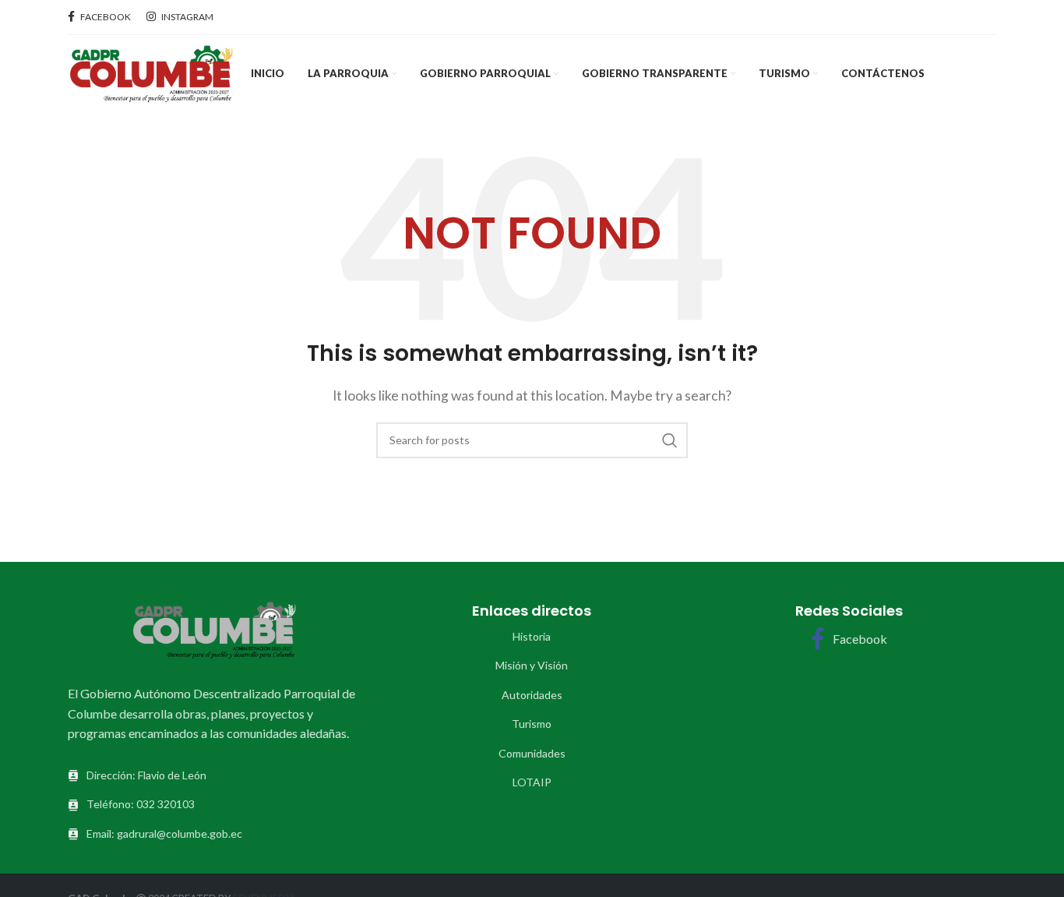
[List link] (531, 636)
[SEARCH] (670, 440)
